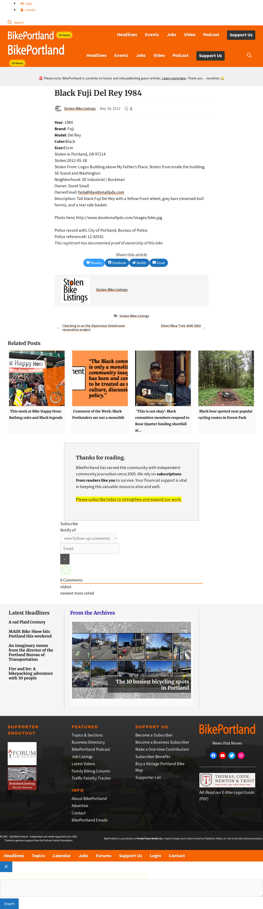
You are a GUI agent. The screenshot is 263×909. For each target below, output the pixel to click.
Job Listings (82, 756)
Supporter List (148, 777)
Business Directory (88, 742)
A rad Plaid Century (27, 622)
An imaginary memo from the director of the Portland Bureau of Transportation (31, 652)
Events (152, 34)
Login (28, 3)
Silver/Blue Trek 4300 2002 (181, 325)
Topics (38, 856)
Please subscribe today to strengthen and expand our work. (129, 499)
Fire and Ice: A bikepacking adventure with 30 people (31, 673)
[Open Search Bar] (15, 22)
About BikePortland (89, 798)
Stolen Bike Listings (80, 108)
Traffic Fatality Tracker (91, 778)
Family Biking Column (91, 771)
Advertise (80, 805)
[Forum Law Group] (22, 763)
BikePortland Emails (90, 820)
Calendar (62, 856)
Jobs (171, 34)
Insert (9, 903)
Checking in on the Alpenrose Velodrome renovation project (93, 327)
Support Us (241, 35)
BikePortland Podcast (91, 749)
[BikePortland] (36, 50)
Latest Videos (83, 763)
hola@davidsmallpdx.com (101, 192)
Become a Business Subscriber (162, 742)
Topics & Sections (87, 735)
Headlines (127, 34)
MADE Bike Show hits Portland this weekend (30, 633)
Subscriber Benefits (152, 756)
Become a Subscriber (154, 735)
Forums (103, 856)
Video (189, 34)
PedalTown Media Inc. (150, 838)
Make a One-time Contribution (162, 749)
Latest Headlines (29, 613)
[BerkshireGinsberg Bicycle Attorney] (22, 788)
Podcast (211, 34)
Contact (30, 10)
